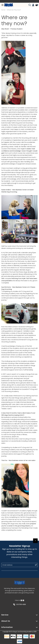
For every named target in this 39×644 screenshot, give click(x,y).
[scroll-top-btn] (35, 540)
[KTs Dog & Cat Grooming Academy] (8, 5)
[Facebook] (21, 600)
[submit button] (35, 565)
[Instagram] (23, 600)
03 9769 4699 (21, 604)
